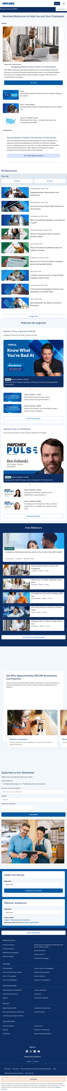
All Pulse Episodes (33, 516)
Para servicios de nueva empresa (12, 972)
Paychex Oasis (34, 922)
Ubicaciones (6, 1033)
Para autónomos (7, 968)
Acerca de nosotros (8, 1026)
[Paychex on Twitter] (31, 1051)
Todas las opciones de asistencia (20, 920)
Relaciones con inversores (41, 1030)
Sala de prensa (38, 1026)
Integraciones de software (42, 972)
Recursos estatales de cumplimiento (13, 1012)
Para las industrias (39, 976)
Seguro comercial (39, 954)
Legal (54, 1069)
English (29, 1061)
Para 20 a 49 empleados (10, 980)
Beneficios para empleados (11, 952)
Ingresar (57, 3)
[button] (63, 3)
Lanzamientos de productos (42, 1008)
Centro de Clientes (39, 1012)
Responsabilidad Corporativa (42, 1033)
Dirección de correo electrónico (11, 788)
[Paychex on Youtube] (39, 1051)
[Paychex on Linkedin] (27, 1051)
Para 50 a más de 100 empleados (43, 968)
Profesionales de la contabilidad (12, 990)
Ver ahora (33, 83)
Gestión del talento (39, 950)
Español (36, 1061)
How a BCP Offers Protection (33, 156)
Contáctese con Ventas (33, 891)
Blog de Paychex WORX (8, 9)
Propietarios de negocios (12, 784)
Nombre (3, 796)
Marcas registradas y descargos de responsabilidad (36, 1069)
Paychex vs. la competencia (42, 980)
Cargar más (33, 316)
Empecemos (61, 9)
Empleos (5, 1030)
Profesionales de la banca (10, 994)
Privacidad (7, 1069)
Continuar (33, 1079)
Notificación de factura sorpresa (13, 1073)
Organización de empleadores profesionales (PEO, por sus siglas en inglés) (49, 946)
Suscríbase (34, 814)
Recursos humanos (8, 956)
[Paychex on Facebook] (35, 1051)
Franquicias (37, 994)
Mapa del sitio (29, 1073)
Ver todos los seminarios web (33, 637)
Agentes (5, 998)
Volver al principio (33, 933)
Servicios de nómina (9, 945)
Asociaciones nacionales (41, 998)
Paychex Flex (25, 922)
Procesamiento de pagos (41, 958)
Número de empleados (8, 803)
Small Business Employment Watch (13, 1016)
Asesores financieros (40, 990)
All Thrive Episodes (34, 418)
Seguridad (16, 1069)
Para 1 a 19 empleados (9, 976)
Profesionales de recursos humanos (34, 784)
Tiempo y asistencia (8, 948)
